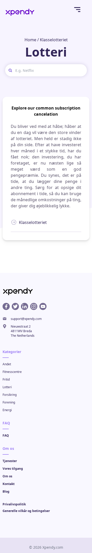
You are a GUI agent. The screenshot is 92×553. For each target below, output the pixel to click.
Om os (7, 476)
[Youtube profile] (43, 306)
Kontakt (9, 484)
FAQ (6, 435)
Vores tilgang (13, 468)
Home (30, 40)
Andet (7, 364)
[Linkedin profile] (24, 306)
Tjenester (10, 461)
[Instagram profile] (33, 306)
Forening (9, 402)
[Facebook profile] (6, 306)
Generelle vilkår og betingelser (26, 511)
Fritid (6, 379)
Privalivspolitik (14, 504)
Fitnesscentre (12, 372)
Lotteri (7, 387)
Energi (7, 410)
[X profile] (15, 306)
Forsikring (10, 395)
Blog (6, 491)
